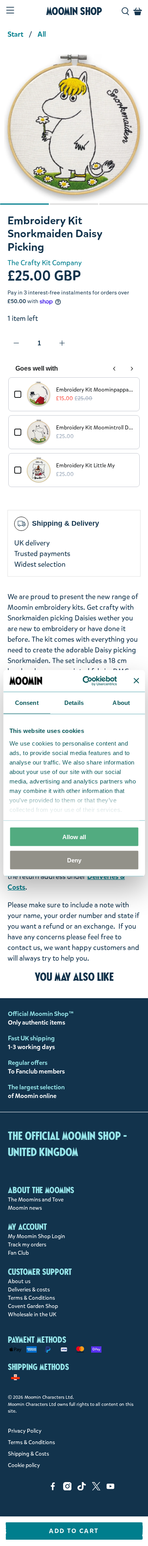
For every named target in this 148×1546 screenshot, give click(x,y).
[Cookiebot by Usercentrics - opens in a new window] (86, 681)
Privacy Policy (24, 1431)
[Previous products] (114, 368)
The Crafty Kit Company (44, 263)
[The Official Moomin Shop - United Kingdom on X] (96, 1488)
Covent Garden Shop (33, 1306)
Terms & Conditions (31, 1298)
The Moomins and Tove (36, 1199)
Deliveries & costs (29, 1289)
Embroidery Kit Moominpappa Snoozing (94, 390)
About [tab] (121, 702)
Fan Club (18, 1253)
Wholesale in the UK (32, 1314)
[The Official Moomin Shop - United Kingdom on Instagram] (67, 1488)
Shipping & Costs (28, 1454)
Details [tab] (74, 702)
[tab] (24, 204)
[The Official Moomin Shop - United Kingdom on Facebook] (53, 1488)
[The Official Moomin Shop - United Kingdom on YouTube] (110, 1488)
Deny (74, 859)
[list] (74, 132)
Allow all (74, 837)
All (41, 34)
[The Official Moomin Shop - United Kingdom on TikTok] (81, 1488)
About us (19, 1281)
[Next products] (132, 368)
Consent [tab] (27, 702)
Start (15, 34)
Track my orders (27, 1244)
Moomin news (25, 1208)
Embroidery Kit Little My (85, 465)
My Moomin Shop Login (36, 1236)
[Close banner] (136, 681)
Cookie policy (24, 1465)
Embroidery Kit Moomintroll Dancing (94, 427)
